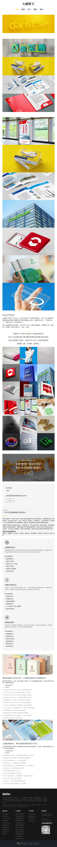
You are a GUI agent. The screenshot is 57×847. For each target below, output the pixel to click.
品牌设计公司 (5, 832)
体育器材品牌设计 (20, 834)
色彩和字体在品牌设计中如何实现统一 (13, 718)
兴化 (28, 804)
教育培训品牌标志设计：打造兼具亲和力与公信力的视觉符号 (19, 765)
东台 (31, 804)
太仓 (3, 806)
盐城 (34, 804)
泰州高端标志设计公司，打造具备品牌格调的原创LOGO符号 (19, 755)
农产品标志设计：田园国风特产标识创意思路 (15, 763)
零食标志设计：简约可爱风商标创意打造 (14, 768)
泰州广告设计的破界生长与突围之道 (13, 773)
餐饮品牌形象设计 (20, 818)
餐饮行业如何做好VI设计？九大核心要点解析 (15, 760)
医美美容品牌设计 (20, 832)
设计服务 (25, 844)
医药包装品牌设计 (20, 829)
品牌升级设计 (5, 816)
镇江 (39, 804)
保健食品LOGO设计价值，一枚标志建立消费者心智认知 (17, 697)
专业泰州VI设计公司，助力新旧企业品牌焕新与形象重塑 (18, 695)
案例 (23, 9)
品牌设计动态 (32, 820)
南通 (18, 806)
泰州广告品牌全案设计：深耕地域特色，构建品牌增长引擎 (18, 776)
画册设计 (4, 834)
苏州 (13, 804)
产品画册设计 (36, 520)
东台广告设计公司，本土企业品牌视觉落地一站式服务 (17, 692)
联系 (41, 9)
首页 (17, 9)
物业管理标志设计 (20, 838)
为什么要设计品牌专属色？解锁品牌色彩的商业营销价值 (18, 705)
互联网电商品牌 (19, 820)
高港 (22, 804)
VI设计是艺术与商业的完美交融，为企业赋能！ (15, 783)
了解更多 (28, 473)
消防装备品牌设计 (20, 825)
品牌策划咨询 (10, 547)
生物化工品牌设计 (20, 827)
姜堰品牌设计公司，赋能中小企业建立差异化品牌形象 (17, 700)
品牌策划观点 (32, 816)
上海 (7, 804)
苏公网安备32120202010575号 (24, 843)
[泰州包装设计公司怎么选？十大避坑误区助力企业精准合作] (27, 664)
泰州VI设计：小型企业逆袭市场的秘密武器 (14, 781)
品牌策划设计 (5, 825)
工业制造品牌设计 (20, 823)
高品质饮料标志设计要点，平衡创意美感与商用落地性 (17, 758)
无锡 (12, 806)
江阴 (45, 804)
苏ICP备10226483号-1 (35, 843)
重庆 (21, 806)
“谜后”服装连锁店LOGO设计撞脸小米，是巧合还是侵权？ (18, 715)
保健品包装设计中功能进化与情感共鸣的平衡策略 (16, 713)
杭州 (10, 804)
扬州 (42, 804)
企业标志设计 (5, 814)
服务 (35, 9)
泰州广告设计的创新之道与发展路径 (13, 778)
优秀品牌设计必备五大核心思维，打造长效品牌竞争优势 (18, 690)
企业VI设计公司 (6, 818)
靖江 (36, 804)
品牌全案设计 (5, 827)
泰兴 (25, 804)
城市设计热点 (32, 818)
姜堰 (19, 804)
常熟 (9, 806)
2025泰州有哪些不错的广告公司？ (12, 770)
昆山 (6, 806)
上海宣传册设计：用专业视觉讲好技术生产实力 (19, 743)
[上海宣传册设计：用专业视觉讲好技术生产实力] (27, 730)
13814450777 (47, 823)
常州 (15, 806)
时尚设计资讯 (32, 814)
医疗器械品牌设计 (20, 816)
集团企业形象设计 (20, 814)
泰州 (16, 804)
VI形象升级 (5, 820)
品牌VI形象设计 (11, 585)
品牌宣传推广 (10, 622)
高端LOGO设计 (6, 829)
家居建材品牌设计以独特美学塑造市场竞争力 (15, 710)
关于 (29, 9)
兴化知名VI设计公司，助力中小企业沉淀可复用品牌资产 (18, 702)
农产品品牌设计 (19, 836)
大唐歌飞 (19, 844)
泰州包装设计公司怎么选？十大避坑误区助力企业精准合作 (24, 678)
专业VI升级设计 (6, 823)
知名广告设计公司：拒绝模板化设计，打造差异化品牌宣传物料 (19, 708)
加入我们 (30, 844)
